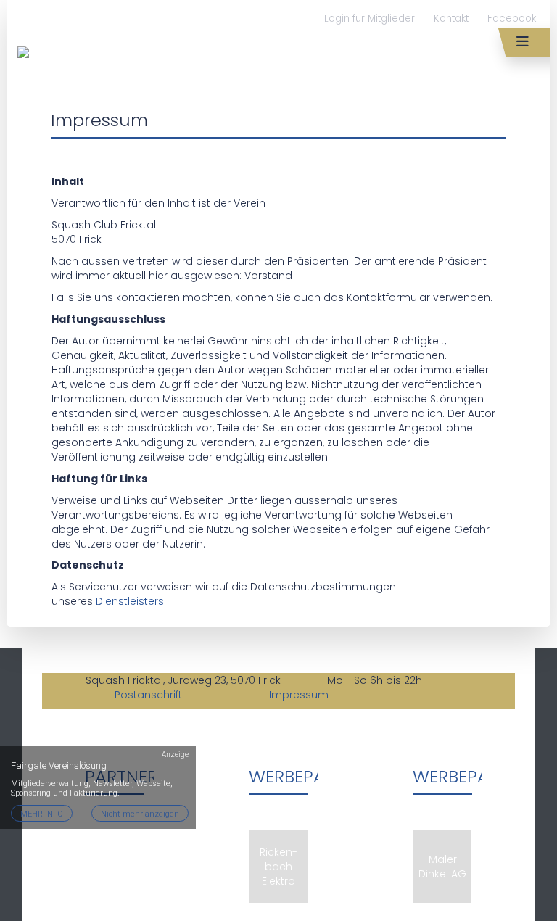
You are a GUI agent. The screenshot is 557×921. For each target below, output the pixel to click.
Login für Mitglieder (369, 18)
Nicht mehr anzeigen (140, 814)
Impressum (299, 694)
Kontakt (451, 18)
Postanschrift (150, 694)
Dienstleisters (130, 601)
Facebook (511, 18)
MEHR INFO (41, 814)
